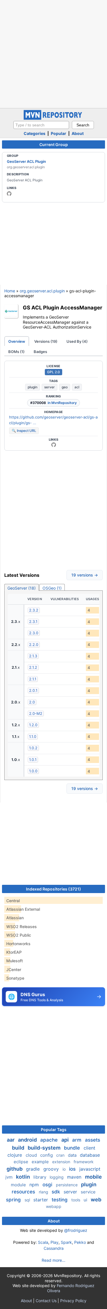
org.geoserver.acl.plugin (42, 290)
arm (77, 1140)
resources (24, 1192)
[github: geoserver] (9, 193)
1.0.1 (33, 759)
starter (41, 1200)
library (40, 1177)
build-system (45, 1148)
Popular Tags (53, 1129)
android (28, 1140)
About (78, 133)
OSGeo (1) (52, 588)
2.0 (32, 702)
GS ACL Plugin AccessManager (62, 307)
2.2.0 (33, 644)
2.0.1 (33, 690)
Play (54, 1242)
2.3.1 (33, 621)
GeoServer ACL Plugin (26, 161)
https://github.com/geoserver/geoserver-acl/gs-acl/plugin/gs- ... (53, 420)
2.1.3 (33, 656)
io (64, 1169)
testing (60, 1200)
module (19, 1184)
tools (76, 1199)
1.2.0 (33, 725)
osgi (48, 1184)
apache (49, 1140)
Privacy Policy (73, 1300)
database (90, 1155)
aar (11, 1140)
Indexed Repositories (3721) (53, 889)
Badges (40, 351)
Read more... (53, 1260)
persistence (67, 1184)
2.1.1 (32, 679)
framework (84, 1161)
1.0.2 (33, 748)
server (49, 387)
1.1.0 (32, 736)
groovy (51, 1169)
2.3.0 (33, 633)
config (47, 1155)
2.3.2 (33, 610)
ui (86, 1200)
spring (14, 1200)
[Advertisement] (53, 53)
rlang (44, 1191)
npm (34, 1184)
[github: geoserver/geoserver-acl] (53, 444)
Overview (16, 341)
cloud (32, 1155)
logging (57, 1177)
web (96, 1200)
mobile (93, 1177)
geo (65, 387)
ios (73, 1169)
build (18, 1148)
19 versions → (84, 575)
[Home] (54, 118)
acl (76, 387)
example (41, 1161)
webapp (53, 1206)
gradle (33, 1169)
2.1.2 (33, 667)
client (89, 1148)
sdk (56, 1192)
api (65, 1140)
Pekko (80, 1242)
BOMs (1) (16, 351)
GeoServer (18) (21, 588)
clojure (15, 1155)
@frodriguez (75, 1230)
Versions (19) (45, 341)
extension (61, 1161)
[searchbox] (41, 125)
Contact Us (46, 1300)
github (15, 1169)
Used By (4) (77, 341)
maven (75, 1177)
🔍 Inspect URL (24, 430)
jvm (9, 1177)
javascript (89, 1169)
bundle (72, 1148)
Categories (34, 133)
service (88, 1192)
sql (28, 1199)
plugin (32, 387)
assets (92, 1140)
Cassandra (54, 1248)
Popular (58, 133)
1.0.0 (33, 771)
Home (9, 290)
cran (61, 1155)
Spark (66, 1242)
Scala (43, 1242)
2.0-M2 (35, 713)
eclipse (21, 1161)
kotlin (23, 1177)
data (73, 1155)
